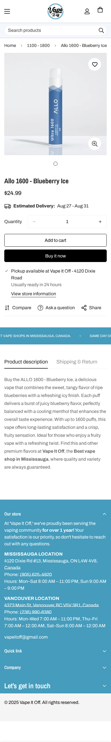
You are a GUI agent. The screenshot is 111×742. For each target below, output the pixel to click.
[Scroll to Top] (100, 712)
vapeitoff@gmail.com (26, 637)
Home (10, 45)
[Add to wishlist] (94, 64)
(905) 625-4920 (36, 574)
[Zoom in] (94, 143)
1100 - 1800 (38, 45)
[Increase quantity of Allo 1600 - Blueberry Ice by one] (100, 221)
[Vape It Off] (55, 11)
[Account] (87, 11)
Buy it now (55, 255)
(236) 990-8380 (36, 612)
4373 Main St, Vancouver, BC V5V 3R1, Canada (51, 605)
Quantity (13, 221)
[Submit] (101, 30)
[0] (100, 11)
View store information (33, 293)
